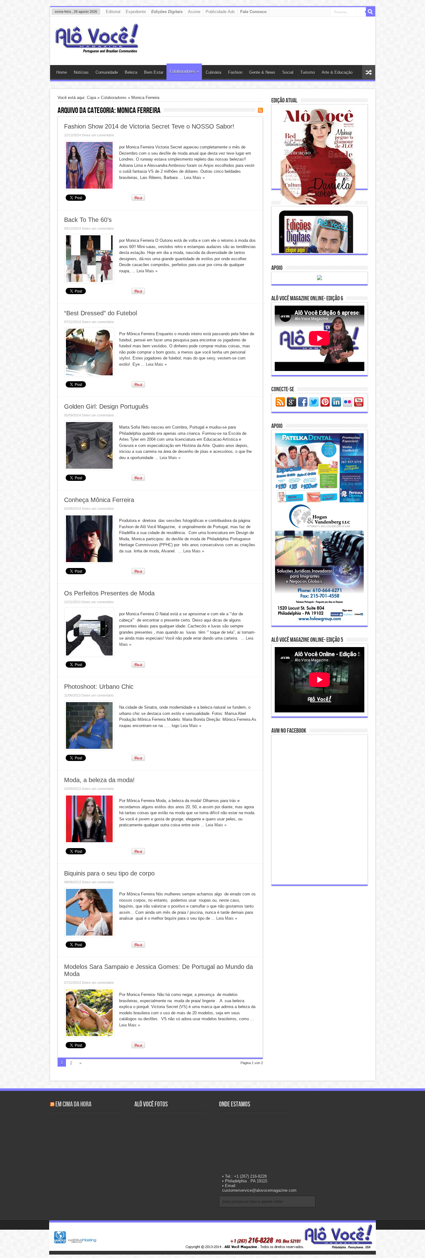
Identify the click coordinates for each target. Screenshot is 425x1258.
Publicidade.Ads (220, 11)
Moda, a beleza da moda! (99, 780)
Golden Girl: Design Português (106, 406)
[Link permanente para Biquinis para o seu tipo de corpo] (89, 935)
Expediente (136, 11)
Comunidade (107, 72)
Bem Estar (153, 72)
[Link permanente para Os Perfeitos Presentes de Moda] (89, 655)
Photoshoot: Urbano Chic (98, 686)
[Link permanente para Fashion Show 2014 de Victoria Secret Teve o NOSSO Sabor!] (89, 188)
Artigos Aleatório (368, 72)
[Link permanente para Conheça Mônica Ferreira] (89, 562)
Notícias (81, 72)
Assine (194, 11)
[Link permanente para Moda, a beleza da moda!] (89, 842)
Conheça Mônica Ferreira (99, 499)
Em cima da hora (73, 1104)
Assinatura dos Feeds (260, 110)
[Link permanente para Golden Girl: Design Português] (89, 468)
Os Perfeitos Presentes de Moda (109, 593)
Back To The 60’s (88, 219)
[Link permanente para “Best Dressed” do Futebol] (89, 375)
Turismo (307, 72)
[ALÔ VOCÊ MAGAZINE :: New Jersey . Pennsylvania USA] (97, 49)
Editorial (113, 11)
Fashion (235, 72)
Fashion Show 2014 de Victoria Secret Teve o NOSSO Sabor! (149, 126)
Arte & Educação (337, 72)
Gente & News (262, 72)
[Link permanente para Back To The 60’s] (89, 281)
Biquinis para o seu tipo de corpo (109, 873)
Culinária (213, 72)
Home (61, 72)
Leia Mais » (194, 177)
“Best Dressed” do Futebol (100, 313)
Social (287, 72)
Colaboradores (184, 71)
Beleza (131, 72)
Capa (91, 97)
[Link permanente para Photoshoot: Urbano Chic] (89, 748)
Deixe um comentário (98, 135)
